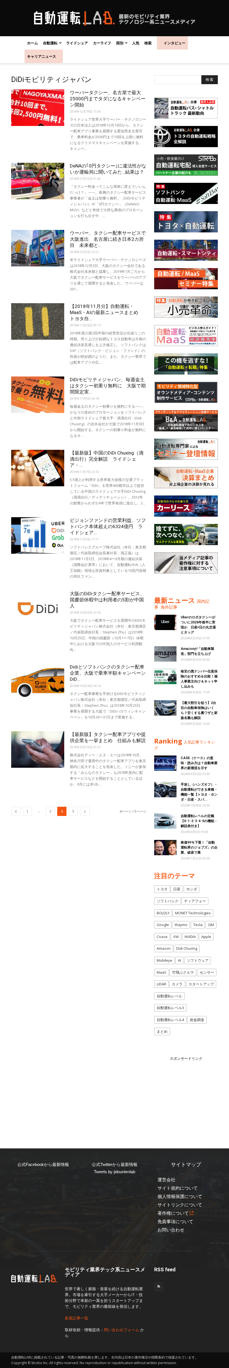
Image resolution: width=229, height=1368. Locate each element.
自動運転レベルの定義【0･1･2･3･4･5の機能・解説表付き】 (199, 821)
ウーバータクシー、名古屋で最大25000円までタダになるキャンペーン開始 (107, 99)
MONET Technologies (193, 912)
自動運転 (50, 42)
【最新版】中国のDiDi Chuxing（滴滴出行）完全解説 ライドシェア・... (107, 459)
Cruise (162, 936)
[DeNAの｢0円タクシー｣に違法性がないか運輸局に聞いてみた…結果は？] (37, 181)
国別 (119, 42)
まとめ (162, 1031)
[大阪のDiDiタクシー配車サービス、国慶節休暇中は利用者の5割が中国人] (37, 609)
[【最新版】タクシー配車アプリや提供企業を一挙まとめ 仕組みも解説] (37, 749)
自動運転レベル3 (170, 1007)
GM (211, 924)
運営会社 (166, 1179)
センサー (207, 972)
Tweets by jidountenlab (114, 1171)
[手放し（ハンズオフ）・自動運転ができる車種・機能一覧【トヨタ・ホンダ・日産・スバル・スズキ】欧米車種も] (165, 789)
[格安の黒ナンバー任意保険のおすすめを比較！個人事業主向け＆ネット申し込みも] (165, 676)
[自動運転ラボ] (114, 18)
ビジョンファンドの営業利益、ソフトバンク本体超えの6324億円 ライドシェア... (108, 526)
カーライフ (102, 42)
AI (179, 960)
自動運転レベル (169, 995)
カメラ (177, 983)
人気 (135, 42)
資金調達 (197, 1019)
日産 (176, 888)
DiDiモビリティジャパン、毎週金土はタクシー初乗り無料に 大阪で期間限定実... (108, 386)
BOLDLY (163, 912)
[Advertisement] (191, 1096)
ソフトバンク (167, 900)
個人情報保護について (180, 1196)
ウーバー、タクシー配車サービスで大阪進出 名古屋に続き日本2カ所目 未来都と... (108, 239)
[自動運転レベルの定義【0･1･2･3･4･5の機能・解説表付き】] (165, 821)
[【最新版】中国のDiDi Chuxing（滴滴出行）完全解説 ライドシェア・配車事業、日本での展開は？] (37, 468)
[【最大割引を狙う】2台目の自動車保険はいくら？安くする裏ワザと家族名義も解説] (165, 708)
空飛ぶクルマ (183, 972)
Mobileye (164, 960)
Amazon (164, 948)
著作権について (173, 1213)
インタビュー (174, 42)
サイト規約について (178, 1188)
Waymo (181, 924)
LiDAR (161, 983)
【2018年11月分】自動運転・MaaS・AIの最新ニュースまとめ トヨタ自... (106, 312)
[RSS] (158, 1286)
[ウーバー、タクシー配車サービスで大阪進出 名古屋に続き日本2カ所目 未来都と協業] (37, 248)
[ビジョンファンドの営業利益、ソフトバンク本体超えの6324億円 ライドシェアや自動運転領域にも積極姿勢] (37, 535)
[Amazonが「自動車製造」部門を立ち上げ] (165, 654)
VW (176, 936)
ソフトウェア (198, 960)
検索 (148, 42)
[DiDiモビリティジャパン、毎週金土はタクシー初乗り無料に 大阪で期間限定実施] (37, 394)
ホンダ (191, 888)
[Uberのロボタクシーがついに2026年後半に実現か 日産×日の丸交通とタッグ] (165, 622)
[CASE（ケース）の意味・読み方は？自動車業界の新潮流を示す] (165, 763)
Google (163, 924)
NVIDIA (190, 936)
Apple (206, 936)
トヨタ (162, 888)
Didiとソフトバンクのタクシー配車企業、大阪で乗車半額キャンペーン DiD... (110, 673)
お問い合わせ (171, 1230)
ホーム (32, 42)
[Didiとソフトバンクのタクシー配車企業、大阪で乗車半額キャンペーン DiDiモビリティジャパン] (37, 682)
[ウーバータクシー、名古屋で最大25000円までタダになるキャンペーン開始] (37, 107)
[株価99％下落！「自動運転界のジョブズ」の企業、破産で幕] (165, 847)
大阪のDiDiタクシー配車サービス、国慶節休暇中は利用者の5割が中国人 (107, 600)
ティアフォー (195, 900)
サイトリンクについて (180, 1204)
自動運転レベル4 (170, 1019)
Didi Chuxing (186, 948)
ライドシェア (77, 42)
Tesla (197, 924)
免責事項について (175, 1221)
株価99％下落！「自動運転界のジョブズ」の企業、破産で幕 (199, 847)
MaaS (161, 972)
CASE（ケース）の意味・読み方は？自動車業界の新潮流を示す (199, 763)
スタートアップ (201, 983)
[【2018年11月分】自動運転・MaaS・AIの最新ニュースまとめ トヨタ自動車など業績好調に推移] (37, 321)
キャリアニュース (41, 56)
